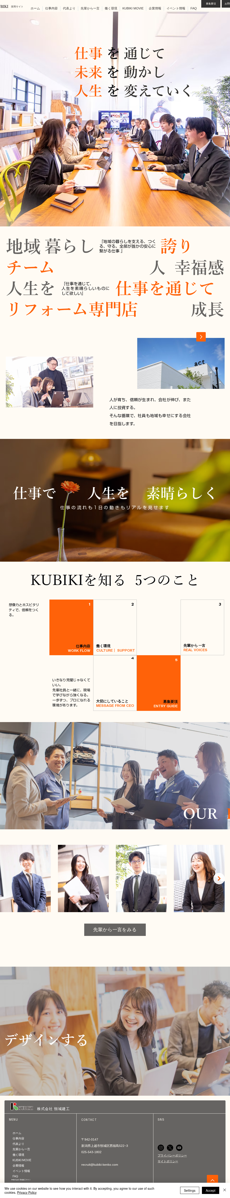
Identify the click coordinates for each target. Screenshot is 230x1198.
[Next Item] (219, 878)
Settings (189, 1190)
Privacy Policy (27, 1192)
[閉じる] (224, 1190)
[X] (170, 1148)
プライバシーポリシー (172, 1155)
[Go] (201, 337)
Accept (210, 1190)
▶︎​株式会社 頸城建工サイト (21, 1180)
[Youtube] (179, 1148)
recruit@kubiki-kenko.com (99, 1164)
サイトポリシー (168, 1161)
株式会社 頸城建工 (53, 1109)
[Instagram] (161, 1148)
